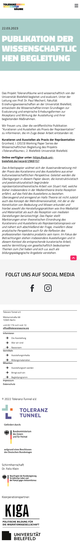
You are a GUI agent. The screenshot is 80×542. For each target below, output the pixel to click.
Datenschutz (9, 384)
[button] (76, 6)
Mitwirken (8, 363)
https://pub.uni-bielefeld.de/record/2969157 (28, 159)
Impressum (8, 380)
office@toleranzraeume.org (16, 328)
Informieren (8, 333)
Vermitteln (8, 350)
